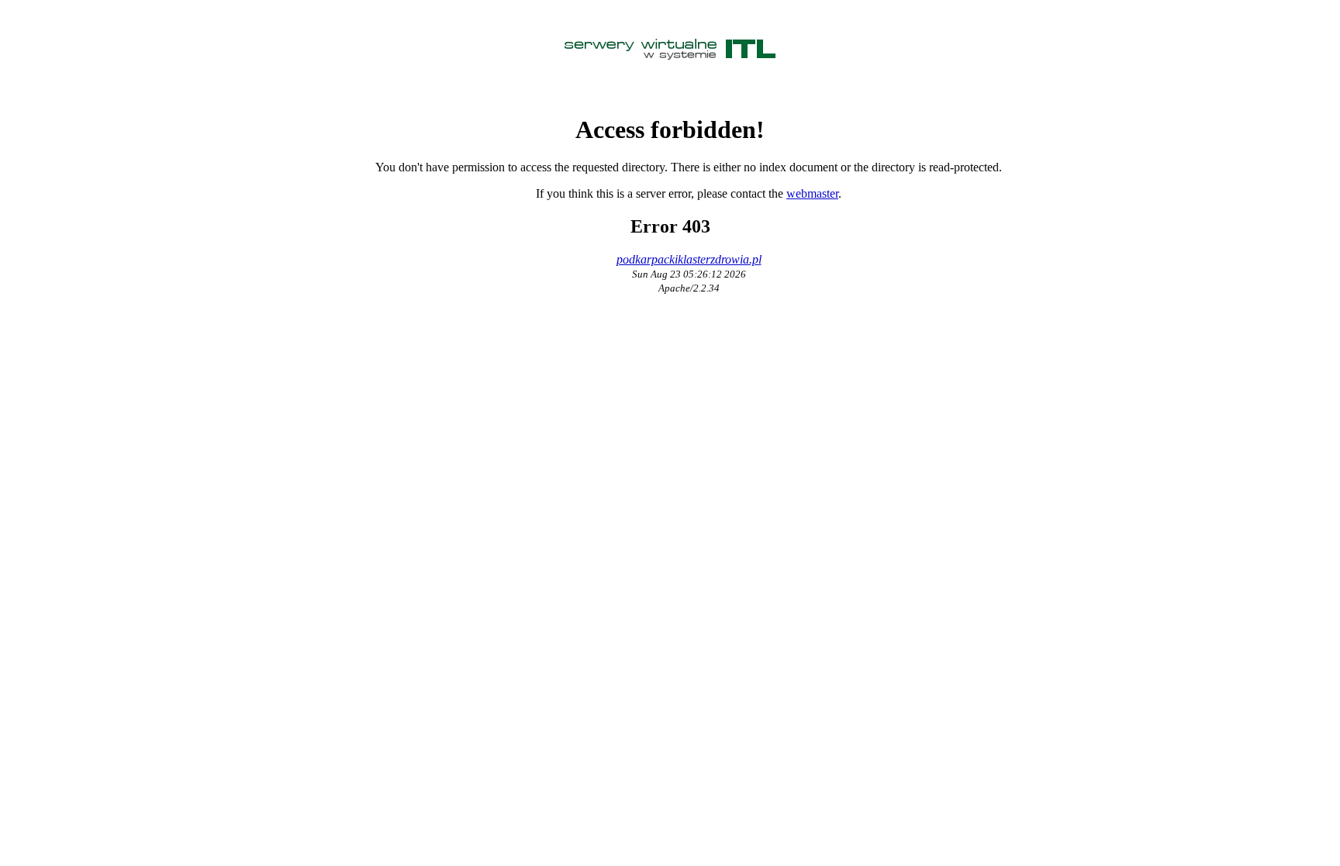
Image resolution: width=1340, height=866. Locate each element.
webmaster (812, 193)
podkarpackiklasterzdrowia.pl (689, 259)
